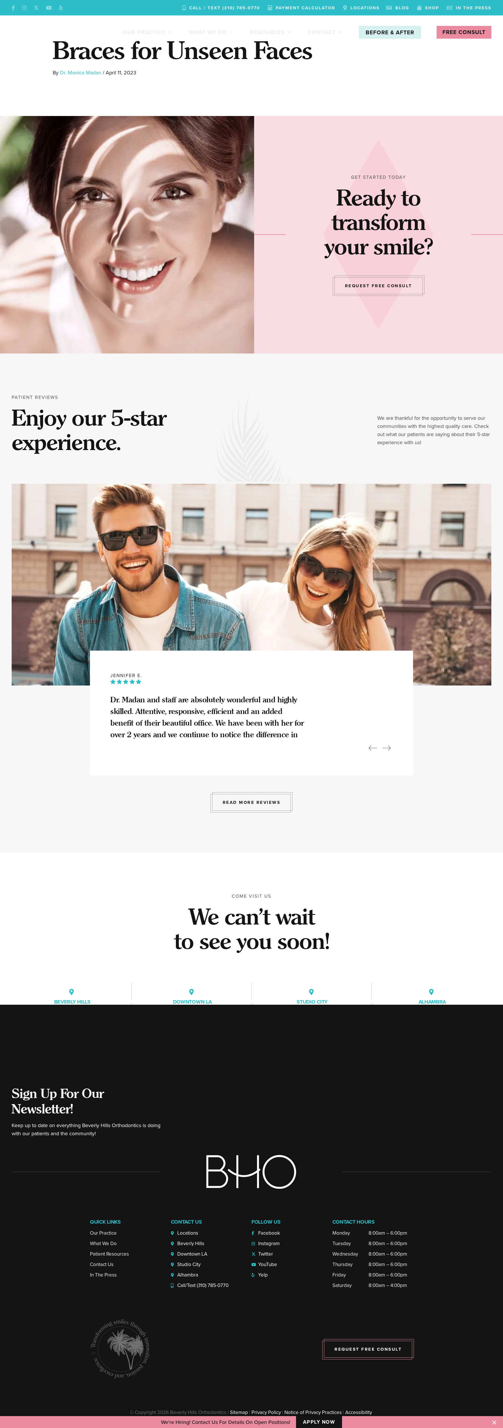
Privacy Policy (266, 1412)
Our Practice (144, 32)
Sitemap (239, 1412)
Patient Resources (109, 1254)
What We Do (208, 32)
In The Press (103, 1275)
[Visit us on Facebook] (13, 7)
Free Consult (464, 32)
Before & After (390, 32)
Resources (267, 32)
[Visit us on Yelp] (61, 7)
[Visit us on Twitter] (36, 7)
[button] (494, 1422)
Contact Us (102, 1264)
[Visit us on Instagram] (24, 7)
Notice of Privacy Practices (313, 1412)
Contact (322, 32)
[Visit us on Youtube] (49, 7)
